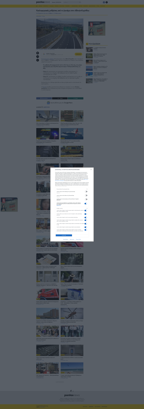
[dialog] (72, 204)
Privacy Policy (78, 239)
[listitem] (72, 189)
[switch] (85, 191)
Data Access (72, 239)
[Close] (91, 170)
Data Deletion (65, 239)
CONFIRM (64, 235)
